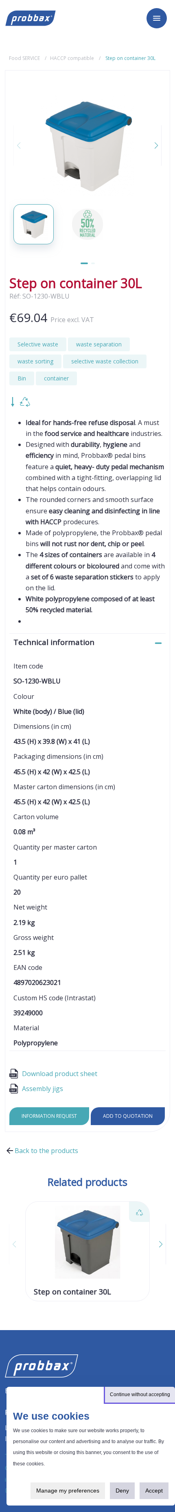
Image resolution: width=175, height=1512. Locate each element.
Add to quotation (128, 1116)
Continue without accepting (140, 1394)
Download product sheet (59, 1073)
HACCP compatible (72, 58)
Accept (154, 1490)
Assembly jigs (42, 1088)
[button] (151, 145)
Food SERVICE (24, 58)
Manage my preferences (67, 1490)
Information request (49, 1116)
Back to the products (46, 1150)
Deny (122, 1490)
